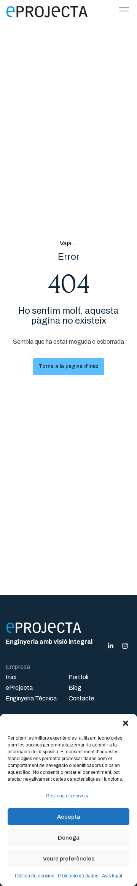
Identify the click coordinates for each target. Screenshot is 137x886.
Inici (11, 677)
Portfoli (78, 677)
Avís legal (112, 875)
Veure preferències (68, 859)
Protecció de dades (78, 875)
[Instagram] (124, 646)
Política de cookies (34, 875)
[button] (125, 723)
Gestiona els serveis (67, 796)
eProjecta (19, 687)
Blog (74, 687)
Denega (69, 838)
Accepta (68, 817)
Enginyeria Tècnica (31, 698)
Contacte (81, 698)
